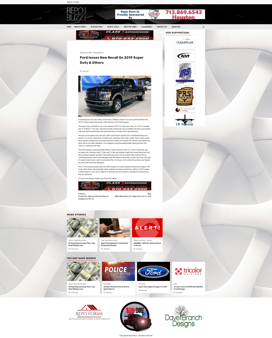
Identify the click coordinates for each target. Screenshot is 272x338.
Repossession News (86, 52)
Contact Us (161, 27)
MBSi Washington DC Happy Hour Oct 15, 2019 (133, 195)
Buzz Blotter (107, 284)
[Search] (203, 27)
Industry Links (130, 27)
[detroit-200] (184, 87)
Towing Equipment (98, 52)
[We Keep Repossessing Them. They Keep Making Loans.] (83, 271)
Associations (96, 27)
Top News (149, 240)
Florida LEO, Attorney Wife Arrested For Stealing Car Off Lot (93, 196)
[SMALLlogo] (184, 42)
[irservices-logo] (184, 55)
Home (69, 27)
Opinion (71, 240)
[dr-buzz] (184, 106)
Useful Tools (113, 27)
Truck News (142, 284)
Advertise (176, 27)
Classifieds (147, 27)
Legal (102, 240)
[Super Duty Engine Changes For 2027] (153, 271)
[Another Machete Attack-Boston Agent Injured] (118, 271)
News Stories (80, 27)
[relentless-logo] (184, 71)
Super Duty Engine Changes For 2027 (153, 287)
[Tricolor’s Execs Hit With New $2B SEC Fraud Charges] (188, 271)
